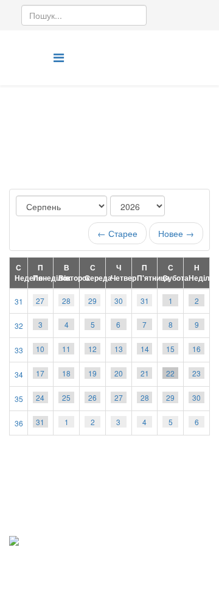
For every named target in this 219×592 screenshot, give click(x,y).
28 (66, 300)
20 (118, 373)
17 (40, 373)
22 (170, 373)
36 (19, 423)
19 (92, 373)
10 (40, 349)
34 (19, 374)
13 (118, 349)
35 (19, 398)
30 (118, 300)
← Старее (117, 233)
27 (40, 300)
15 (170, 349)
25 (66, 397)
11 (66, 349)
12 (92, 349)
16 (196, 349)
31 (19, 301)
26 (92, 397)
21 (145, 373)
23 (196, 373)
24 (40, 397)
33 (19, 350)
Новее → (176, 233)
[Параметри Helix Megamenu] (59, 56)
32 (19, 325)
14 (145, 349)
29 (92, 300)
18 (66, 373)
